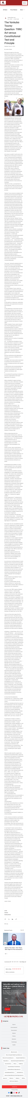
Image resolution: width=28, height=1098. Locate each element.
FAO (15, 1063)
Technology (14, 1042)
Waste (18, 1078)
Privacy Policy (15, 1089)
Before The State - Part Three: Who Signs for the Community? (14, 948)
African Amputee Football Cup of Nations (14, 1054)
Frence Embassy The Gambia (14, 1066)
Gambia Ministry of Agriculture (14, 1069)
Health (13, 1044)
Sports (14, 1024)
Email (6, 998)
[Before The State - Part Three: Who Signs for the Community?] (14, 939)
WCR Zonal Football (14, 1081)
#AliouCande (14, 1052)
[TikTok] (19, 1093)
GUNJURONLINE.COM (13, 1016)
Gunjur (5, 1078)
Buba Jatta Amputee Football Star (18, 1060)
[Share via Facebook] (5, 919)
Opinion (14, 1033)
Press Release (13, 9)
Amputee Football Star (21, 1057)
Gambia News (7, 914)
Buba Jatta (6, 1060)
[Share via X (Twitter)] (8, 919)
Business (14, 1039)
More (21, 9)
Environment (14, 1030)
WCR (24, 1078)
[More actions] (23, 18)
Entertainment (14, 1027)
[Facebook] (9, 1093)
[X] (11, 1093)
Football (21, 1063)
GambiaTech (20, 1072)
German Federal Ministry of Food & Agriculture (14, 1075)
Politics (14, 1036)
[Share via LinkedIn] (12, 919)
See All (22, 930)
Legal (5, 910)
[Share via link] (16, 919)
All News (5, 9)
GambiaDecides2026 (10, 1072)
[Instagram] (14, 1093)
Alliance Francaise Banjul (8, 1057)
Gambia (6, 912)
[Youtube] (16, 1093)
